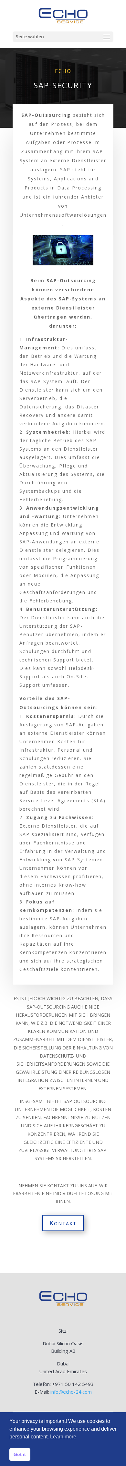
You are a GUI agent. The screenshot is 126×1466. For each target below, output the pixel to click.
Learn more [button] (63, 1436)
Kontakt (63, 1222)
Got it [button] (20, 1454)
